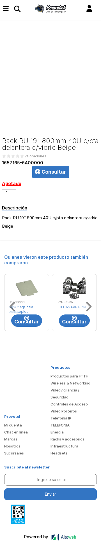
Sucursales (14, 453)
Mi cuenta (13, 425)
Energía (57, 432)
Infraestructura (64, 446)
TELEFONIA (60, 425)
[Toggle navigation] (17, 9)
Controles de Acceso (69, 404)
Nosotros (12, 446)
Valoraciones (35, 156)
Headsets (59, 453)
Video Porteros (63, 411)
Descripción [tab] (14, 208)
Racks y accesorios (67, 439)
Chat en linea (16, 432)
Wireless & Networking (70, 383)
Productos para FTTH (69, 376)
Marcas (10, 439)
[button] (89, 8)
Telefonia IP (60, 418)
